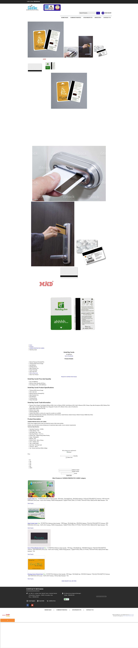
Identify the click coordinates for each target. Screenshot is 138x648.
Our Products (87, 17)
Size (30, 396)
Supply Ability (32, 408)
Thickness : (36, 549)
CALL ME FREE (72, 581)
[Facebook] (28, 606)
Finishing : (50, 500)
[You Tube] (32, 606)
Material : (88, 498)
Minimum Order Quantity (35, 383)
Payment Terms (33, 405)
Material (31, 393)
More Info (98, 17)
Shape (30, 399)
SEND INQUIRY (65, 581)
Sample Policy (32, 413)
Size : (74, 498)
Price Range (32, 384)
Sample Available (33, 411)
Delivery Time (32, 410)
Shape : (65, 498)
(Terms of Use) (131, 614)
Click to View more (33, 373)
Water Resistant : (103, 500)
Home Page (64, 17)
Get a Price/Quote (69, 356)
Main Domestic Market (34, 416)
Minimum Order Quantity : (53, 498)
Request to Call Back (66, 376)
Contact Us (107, 17)
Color (30, 391)
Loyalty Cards (31, 498)
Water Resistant (33, 395)
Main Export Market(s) (34, 414)
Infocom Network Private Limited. (128, 615)
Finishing (31, 398)
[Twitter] (30, 606)
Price (30, 381)
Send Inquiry (74, 376)
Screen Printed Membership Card (36, 547)
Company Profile (75, 17)
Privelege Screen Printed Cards (35, 574)
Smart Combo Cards (32, 523)
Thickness (31, 390)
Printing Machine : (76, 500)
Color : (41, 500)
